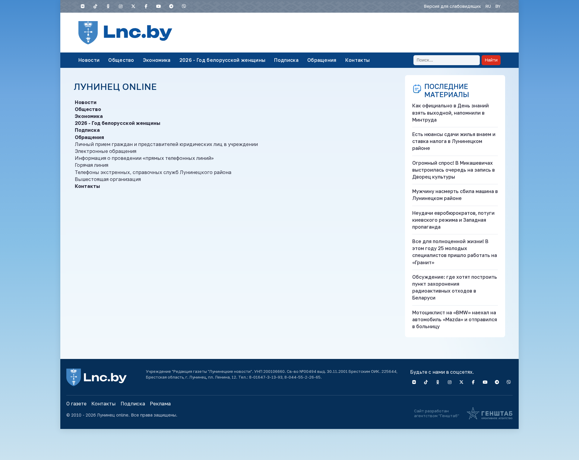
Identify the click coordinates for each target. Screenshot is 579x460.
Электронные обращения (105, 151)
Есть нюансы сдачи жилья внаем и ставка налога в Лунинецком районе (453, 141)
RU (488, 6)
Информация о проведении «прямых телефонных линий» (144, 158)
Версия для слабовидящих (452, 6)
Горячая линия (91, 165)
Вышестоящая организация (108, 179)
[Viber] (184, 6)
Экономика (157, 60)
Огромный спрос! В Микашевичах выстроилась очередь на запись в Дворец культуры (453, 170)
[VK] (82, 6)
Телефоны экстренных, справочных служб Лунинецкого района (153, 172)
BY (498, 6)
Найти (491, 59)
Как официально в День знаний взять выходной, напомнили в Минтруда (450, 112)
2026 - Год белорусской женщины (222, 60)
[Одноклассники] (108, 6)
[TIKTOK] (95, 6)
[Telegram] (171, 6)
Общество (121, 60)
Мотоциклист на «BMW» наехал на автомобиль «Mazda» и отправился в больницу (454, 319)
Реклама (160, 404)
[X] (133, 6)
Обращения (322, 60)
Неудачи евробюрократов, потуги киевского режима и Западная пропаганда (453, 220)
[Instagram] (120, 6)
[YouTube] (158, 6)
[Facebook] (146, 6)
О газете (76, 404)
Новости (89, 60)
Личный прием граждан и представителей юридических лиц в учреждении (166, 144)
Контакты (357, 60)
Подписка (286, 60)
